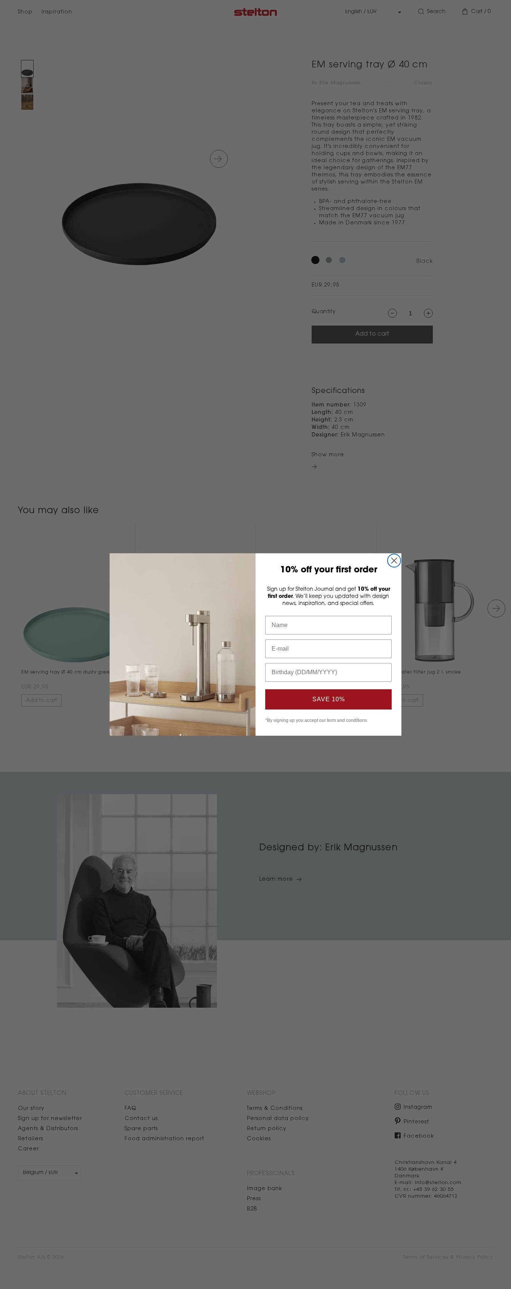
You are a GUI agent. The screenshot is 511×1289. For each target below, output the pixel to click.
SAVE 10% (328, 699)
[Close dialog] (394, 560)
